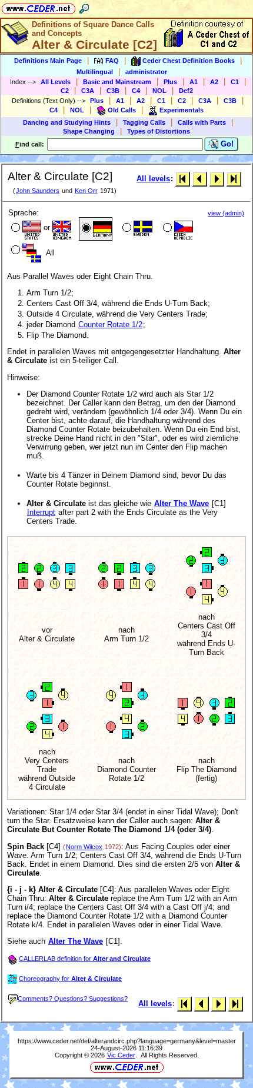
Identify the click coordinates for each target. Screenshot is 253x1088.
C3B (112, 90)
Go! (226, 143)
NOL (159, 90)
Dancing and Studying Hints (67, 122)
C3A (87, 90)
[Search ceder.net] (84, 6)
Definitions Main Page (48, 60)
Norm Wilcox (84, 846)
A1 (193, 81)
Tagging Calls (144, 122)
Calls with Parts (202, 122)
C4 (136, 90)
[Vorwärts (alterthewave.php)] (216, 178)
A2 (214, 81)
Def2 (186, 90)
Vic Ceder (121, 1055)
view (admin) (226, 213)
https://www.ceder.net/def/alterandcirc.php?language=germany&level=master (127, 1040)
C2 (65, 90)
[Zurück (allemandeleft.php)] (199, 178)
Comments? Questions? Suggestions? (73, 998)
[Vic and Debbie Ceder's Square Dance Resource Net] (38, 6)
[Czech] (177, 228)
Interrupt (41, 512)
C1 (235, 81)
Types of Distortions (158, 131)
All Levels (56, 81)
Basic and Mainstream (117, 81)
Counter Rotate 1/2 (110, 324)
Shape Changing (89, 131)
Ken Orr (86, 190)
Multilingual (94, 71)
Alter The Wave (181, 503)
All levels (153, 178)
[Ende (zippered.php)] (234, 178)
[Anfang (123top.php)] (182, 178)
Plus (170, 81)
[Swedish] (136, 228)
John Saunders (37, 190)
